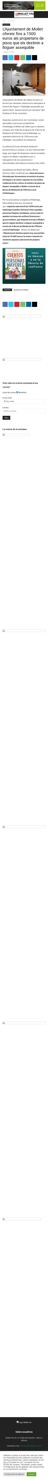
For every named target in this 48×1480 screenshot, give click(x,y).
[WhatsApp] (22, 57)
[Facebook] (5, 57)
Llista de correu (9, 392)
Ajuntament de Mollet (21, 290)
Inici (4, 21)
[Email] (34, 57)
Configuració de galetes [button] (14, 1474)
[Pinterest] (16, 57)
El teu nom (7, 398)
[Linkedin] (28, 57)
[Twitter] (11, 57)
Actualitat (11, 21)
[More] (40, 57)
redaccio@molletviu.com (30, 1446)
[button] (4, 14)
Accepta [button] (31, 1474)
